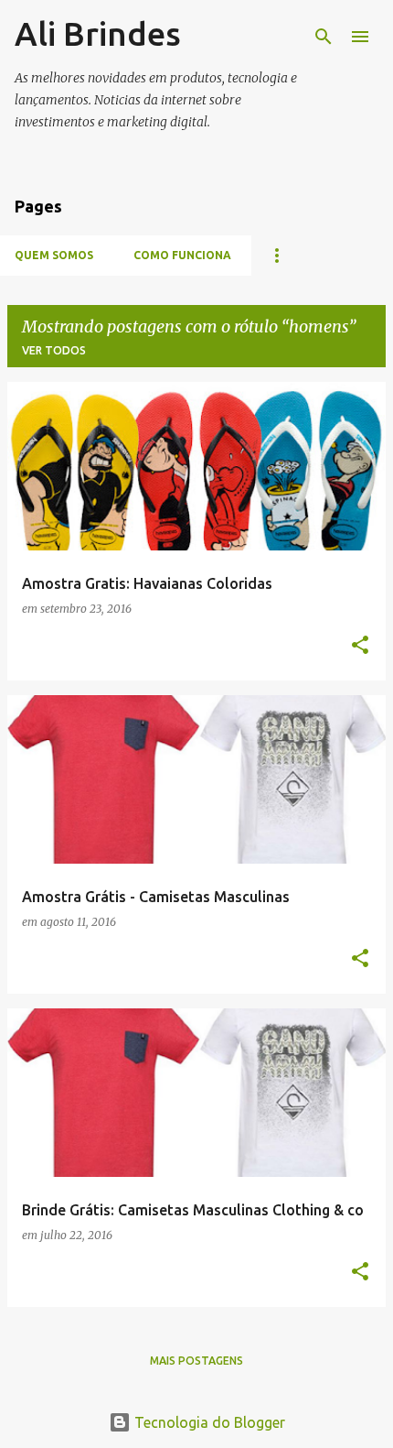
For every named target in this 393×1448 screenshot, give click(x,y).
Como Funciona (182, 255)
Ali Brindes (98, 33)
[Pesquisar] (324, 37)
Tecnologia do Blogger (208, 1422)
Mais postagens (196, 1360)
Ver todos (54, 350)
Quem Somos (54, 255)
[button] (360, 646)
